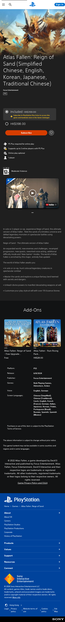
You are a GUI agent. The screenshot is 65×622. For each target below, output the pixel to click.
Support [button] (8, 555)
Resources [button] (9, 561)
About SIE (8, 517)
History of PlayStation (13, 536)
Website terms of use (30, 610)
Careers (7, 520)
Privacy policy (14, 610)
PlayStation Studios (12, 524)
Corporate (8, 532)
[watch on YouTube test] (51, 205)
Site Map (56, 610)
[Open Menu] (3, 4)
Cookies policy (44, 610)
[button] (32, 193)
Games (15, 506)
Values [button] (7, 549)
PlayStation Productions (14, 528)
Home (6, 506)
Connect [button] (8, 568)
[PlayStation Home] (32, 4)
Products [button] (8, 543)
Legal (6, 608)
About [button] (7, 512)
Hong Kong (14, 605)
